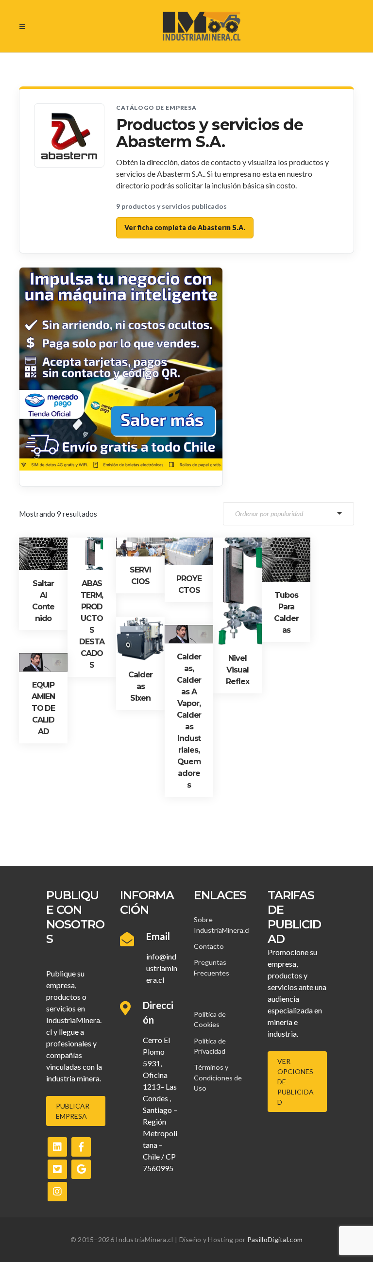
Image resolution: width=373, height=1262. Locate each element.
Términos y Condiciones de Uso (218, 1077)
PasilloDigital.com (275, 1239)
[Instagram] (57, 1191)
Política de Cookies (210, 1019)
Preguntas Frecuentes (211, 967)
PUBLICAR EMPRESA (72, 1111)
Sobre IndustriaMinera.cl (222, 924)
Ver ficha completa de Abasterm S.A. (184, 227)
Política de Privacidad (210, 1046)
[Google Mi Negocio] (81, 1169)
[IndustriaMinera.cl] (201, 26)
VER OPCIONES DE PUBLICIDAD (295, 1081)
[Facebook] (81, 1147)
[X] (57, 1169)
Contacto (209, 946)
